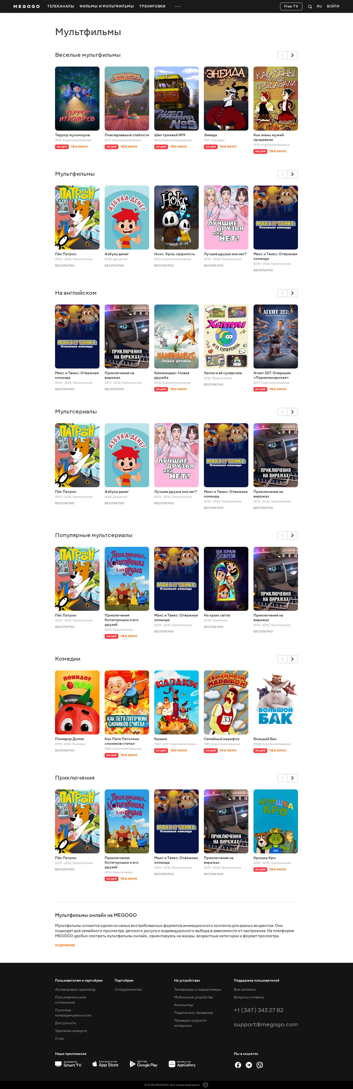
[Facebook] (238, 1065)
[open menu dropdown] (178, 6)
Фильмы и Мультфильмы (107, 6)
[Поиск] (310, 6)
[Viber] (260, 1065)
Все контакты (245, 989)
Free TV (291, 6)
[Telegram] (249, 1065)
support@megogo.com (266, 1024)
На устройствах (187, 980)
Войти (333, 6)
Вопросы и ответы (249, 997)
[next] (293, 55)
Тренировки (152, 6)
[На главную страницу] (27, 6)
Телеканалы (60, 6)
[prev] (282, 55)
